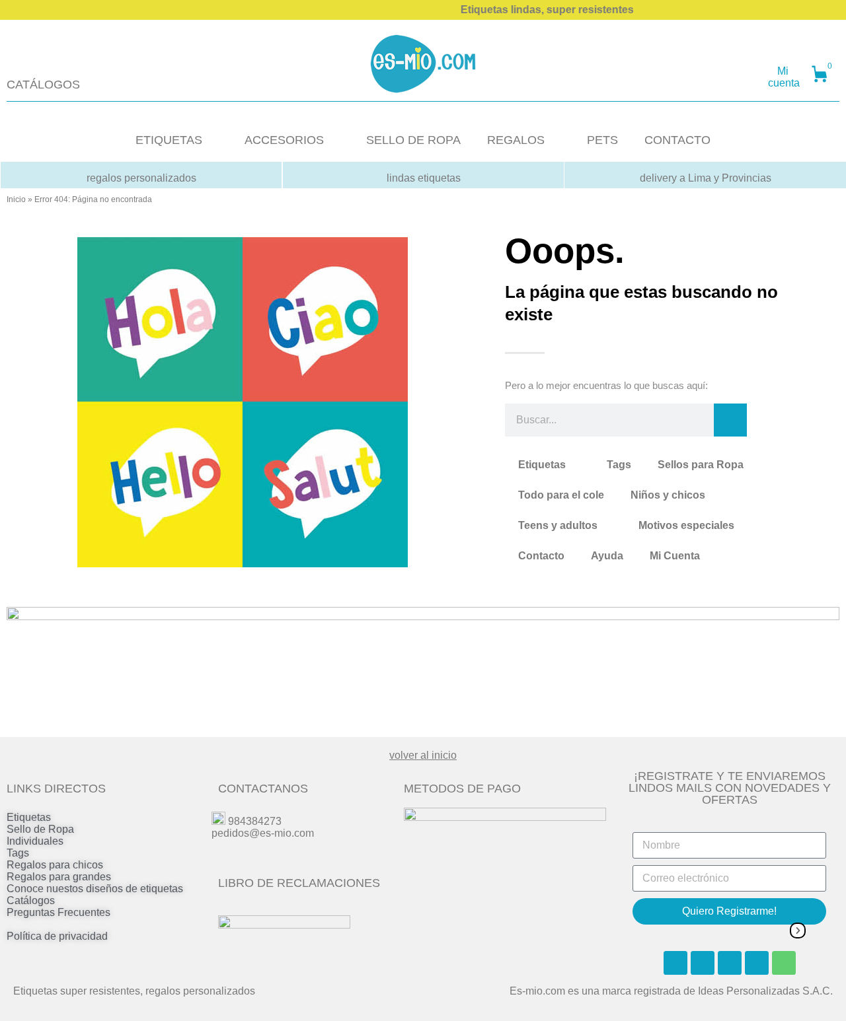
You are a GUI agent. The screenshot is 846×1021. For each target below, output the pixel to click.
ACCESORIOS (284, 140)
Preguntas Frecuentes (58, 912)
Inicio (16, 199)
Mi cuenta (784, 76)
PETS (602, 140)
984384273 (255, 821)
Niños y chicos (668, 495)
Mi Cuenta (675, 555)
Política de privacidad (57, 936)
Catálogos (31, 900)
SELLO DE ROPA (413, 140)
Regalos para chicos (55, 864)
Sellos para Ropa (701, 464)
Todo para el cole (561, 495)
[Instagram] (702, 963)
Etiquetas (542, 464)
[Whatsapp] (784, 963)
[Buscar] (730, 420)
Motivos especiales (686, 525)
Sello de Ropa (40, 829)
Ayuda (607, 555)
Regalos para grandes (59, 876)
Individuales (35, 841)
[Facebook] (675, 963)
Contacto (541, 555)
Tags (619, 464)
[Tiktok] (757, 963)
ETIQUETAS (168, 140)
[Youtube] (730, 963)
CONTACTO (677, 140)
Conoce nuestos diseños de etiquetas (95, 888)
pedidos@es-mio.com (263, 833)
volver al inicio (423, 755)
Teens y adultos (557, 525)
